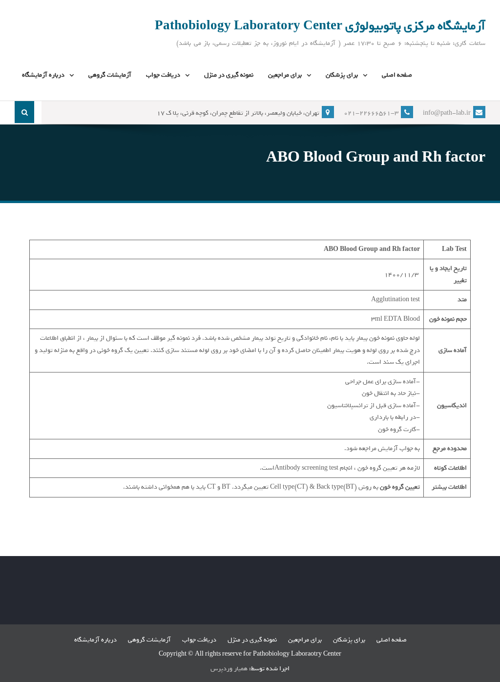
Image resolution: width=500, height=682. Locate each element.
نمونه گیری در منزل (228, 75)
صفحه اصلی (397, 75)
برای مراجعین (285, 75)
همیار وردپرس (229, 668)
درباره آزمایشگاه (43, 75)
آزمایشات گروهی (109, 75)
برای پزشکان (342, 75)
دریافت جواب (163, 75)
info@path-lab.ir (447, 113)
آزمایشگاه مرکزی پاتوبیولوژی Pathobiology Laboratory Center (320, 26)
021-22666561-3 (371, 113)
